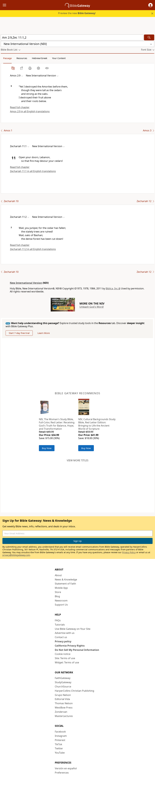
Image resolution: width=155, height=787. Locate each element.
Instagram (61, 736)
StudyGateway (63, 682)
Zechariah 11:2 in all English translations (33, 249)
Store (58, 592)
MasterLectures (64, 716)
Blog (57, 596)
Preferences (62, 772)
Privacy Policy (129, 552)
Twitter (59, 748)
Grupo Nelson (63, 695)
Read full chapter (20, 107)
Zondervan (61, 711)
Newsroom (61, 600)
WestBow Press (64, 707)
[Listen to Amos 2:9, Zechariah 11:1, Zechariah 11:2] (47, 68)
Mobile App (61, 587)
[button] (150, 5)
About (58, 575)
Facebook (60, 731)
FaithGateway (62, 678)
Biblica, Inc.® (113, 288)
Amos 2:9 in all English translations (30, 111)
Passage (7, 58)
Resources (21, 58)
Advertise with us (64, 633)
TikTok (58, 744)
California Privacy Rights (70, 645)
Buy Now (46, 448)
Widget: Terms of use (67, 662)
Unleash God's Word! (91, 306)
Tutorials (60, 624)
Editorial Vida (62, 699)
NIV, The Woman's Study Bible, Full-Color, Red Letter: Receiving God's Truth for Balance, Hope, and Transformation (56, 424)
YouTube (60, 752)
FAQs (58, 620)
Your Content (59, 58)
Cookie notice (62, 654)
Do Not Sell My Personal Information (77, 650)
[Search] (149, 37)
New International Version (26, 283)
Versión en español (66, 768)
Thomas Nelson (64, 703)
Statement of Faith (65, 583)
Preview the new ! (77, 13)
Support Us (61, 604)
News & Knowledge (66, 579)
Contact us (61, 637)
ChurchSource (63, 686)
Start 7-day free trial (19, 332)
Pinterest (60, 740)
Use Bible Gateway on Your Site (72, 629)
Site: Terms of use (65, 658)
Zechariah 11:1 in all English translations (33, 171)
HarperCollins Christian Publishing (74, 690)
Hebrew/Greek (39, 58)
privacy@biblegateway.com (16, 555)
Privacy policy (63, 641)
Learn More (44, 332)
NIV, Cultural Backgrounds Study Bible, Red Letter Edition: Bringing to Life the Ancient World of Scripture (96, 424)
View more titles (77, 460)
